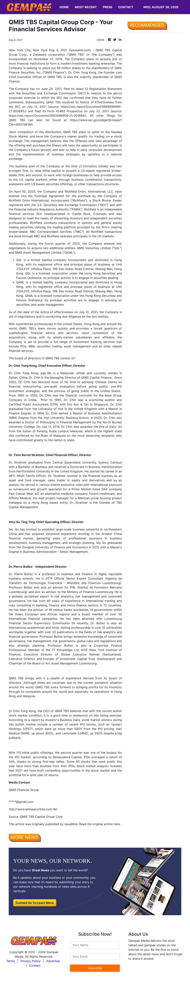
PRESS (107, 7)
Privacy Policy (30, 961)
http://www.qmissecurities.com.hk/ (33, 809)
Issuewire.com (80, 50)
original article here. (107, 824)
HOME (64, 7)
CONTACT (125, 7)
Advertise (53, 961)
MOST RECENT (86, 7)
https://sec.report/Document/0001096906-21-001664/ (47, 115)
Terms (10, 961)
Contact (34, 965)
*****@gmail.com (21, 802)
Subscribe (95, 968)
